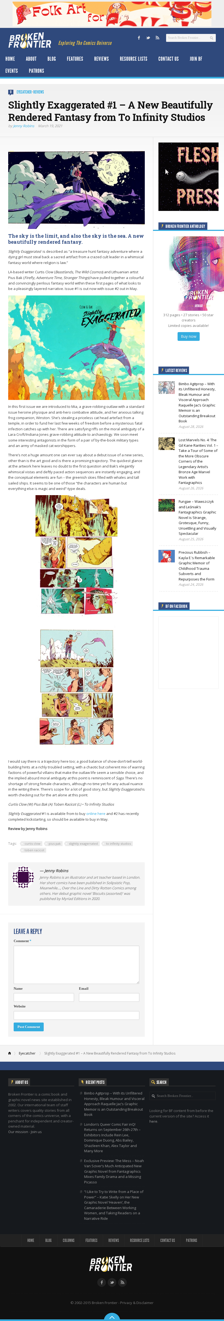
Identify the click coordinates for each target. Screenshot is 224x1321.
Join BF (196, 59)
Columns (68, 1240)
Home (10, 59)
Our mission (18, 1131)
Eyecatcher (24, 92)
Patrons (36, 71)
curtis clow (32, 843)
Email (84, 988)
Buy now (188, 336)
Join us (36, 1131)
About (31, 59)
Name (18, 988)
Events (11, 71)
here (153, 1121)
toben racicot (34, 850)
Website (20, 1006)
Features (75, 59)
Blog (52, 59)
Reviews (101, 59)
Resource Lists (134, 59)
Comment (22, 941)
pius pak (55, 843)
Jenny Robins (23, 125)
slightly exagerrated (83, 843)
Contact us (168, 59)
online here (95, 813)
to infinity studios (118, 843)
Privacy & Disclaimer (137, 1302)
